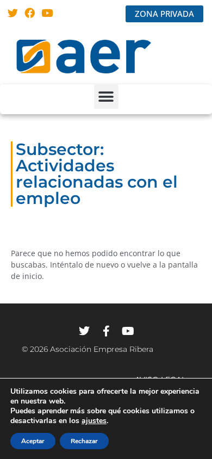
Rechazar (84, 441)
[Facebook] (30, 12)
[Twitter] (12, 12)
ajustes (94, 421)
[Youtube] (47, 12)
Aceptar (33, 441)
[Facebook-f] (106, 331)
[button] (106, 96)
